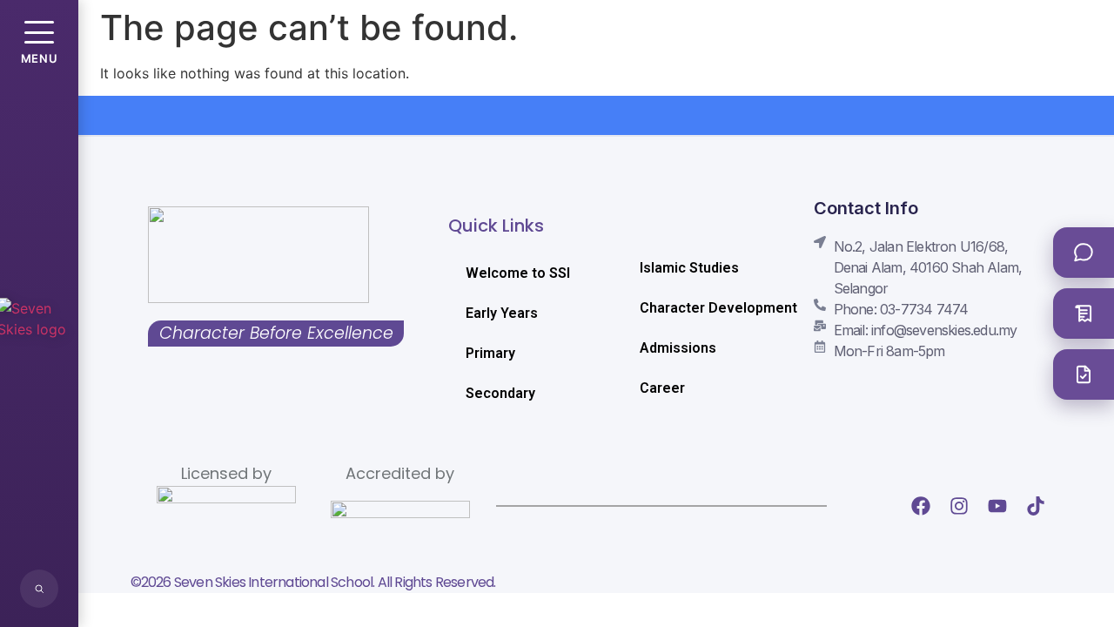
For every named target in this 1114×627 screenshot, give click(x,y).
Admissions (678, 348)
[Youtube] (997, 506)
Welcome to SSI (518, 273)
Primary (490, 353)
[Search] (39, 589)
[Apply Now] (1083, 374)
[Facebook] (920, 506)
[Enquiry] (1083, 252)
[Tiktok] (1035, 506)
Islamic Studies (689, 268)
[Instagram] (959, 506)
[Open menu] (39, 32)
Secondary (500, 393)
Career (662, 388)
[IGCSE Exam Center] (1083, 313)
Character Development (709, 308)
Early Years (502, 313)
